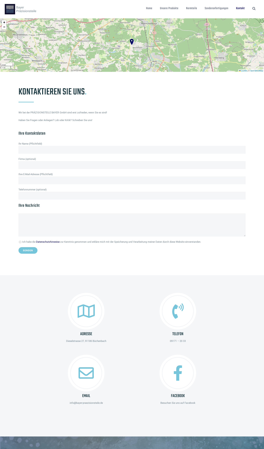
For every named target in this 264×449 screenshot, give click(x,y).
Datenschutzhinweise (48, 241)
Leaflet (244, 70)
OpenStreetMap (256, 70)
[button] (254, 8)
